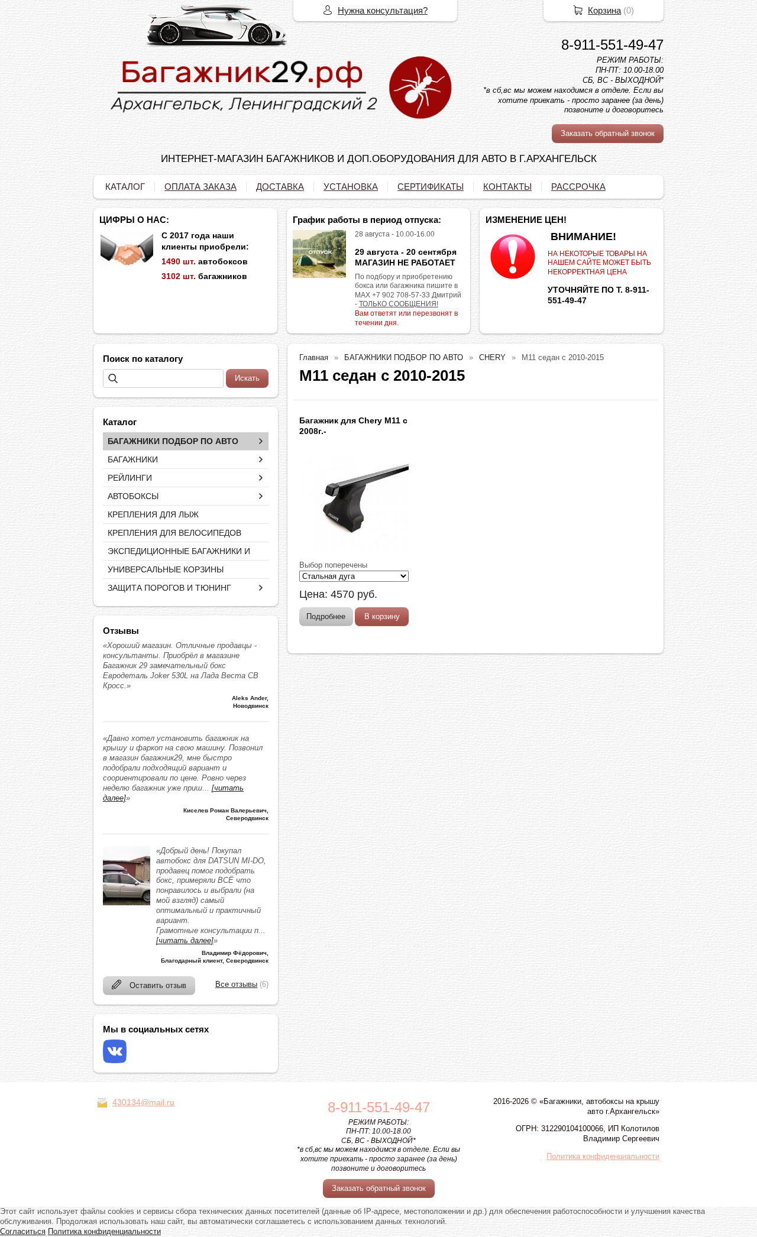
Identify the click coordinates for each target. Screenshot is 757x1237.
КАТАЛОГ (125, 187)
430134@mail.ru (143, 1102)
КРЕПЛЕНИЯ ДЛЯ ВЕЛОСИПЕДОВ (174, 532)
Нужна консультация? (383, 10)
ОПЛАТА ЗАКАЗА (200, 187)
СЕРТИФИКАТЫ (430, 187)
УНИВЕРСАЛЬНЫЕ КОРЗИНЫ (166, 569)
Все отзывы (236, 984)
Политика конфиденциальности (602, 1156)
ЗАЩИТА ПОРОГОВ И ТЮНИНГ (169, 587)
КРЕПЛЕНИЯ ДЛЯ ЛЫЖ (153, 514)
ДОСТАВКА (280, 187)
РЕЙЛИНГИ (130, 478)
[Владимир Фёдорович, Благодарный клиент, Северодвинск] (126, 902)
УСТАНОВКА (350, 187)
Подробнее (325, 616)
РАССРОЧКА (578, 187)
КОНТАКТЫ (507, 187)
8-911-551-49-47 (612, 45)
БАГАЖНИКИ (133, 459)
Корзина (604, 10)
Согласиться (23, 1231)
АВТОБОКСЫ (133, 496)
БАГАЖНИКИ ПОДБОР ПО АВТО (173, 441)
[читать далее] (184, 940)
